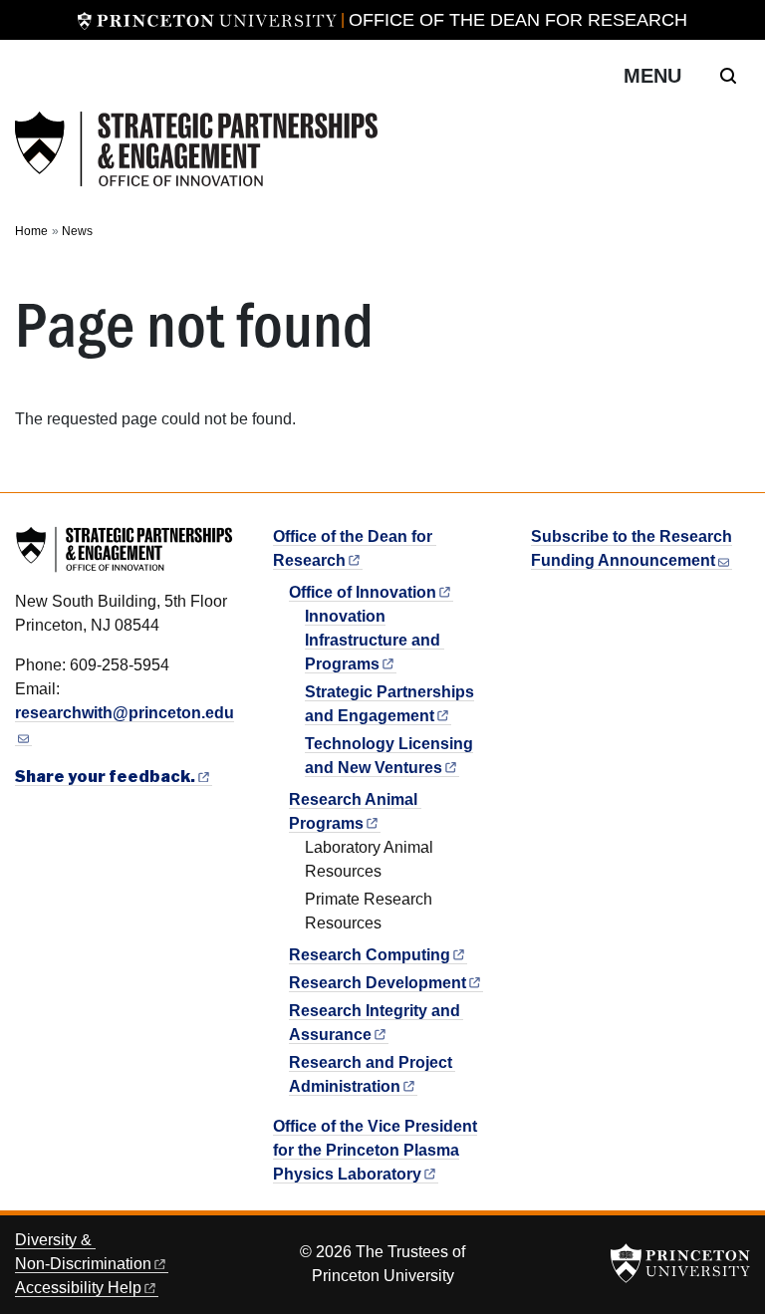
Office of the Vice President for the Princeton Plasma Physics (375, 1150)
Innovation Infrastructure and (372, 640)
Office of (362, 592)
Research (369, 954)
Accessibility (78, 1287)
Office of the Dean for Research (518, 20)
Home (31, 231)
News (77, 231)
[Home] (196, 149)
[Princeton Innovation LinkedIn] (541, 603)
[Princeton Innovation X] (563, 603)
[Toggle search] (728, 76)
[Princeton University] (207, 20)
